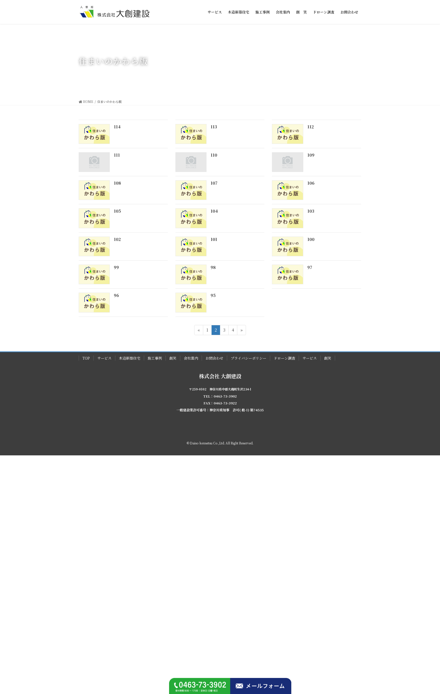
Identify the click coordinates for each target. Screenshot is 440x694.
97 (309, 267)
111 (117, 155)
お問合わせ (214, 358)
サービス (104, 358)
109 (310, 155)
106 (310, 183)
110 (214, 155)
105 (117, 211)
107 (214, 183)
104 (214, 211)
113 (214, 127)
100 (310, 239)
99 (116, 267)
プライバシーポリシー (248, 358)
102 (117, 239)
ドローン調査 (284, 358)
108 (117, 183)
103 (310, 211)
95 (213, 295)
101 (214, 239)
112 (310, 127)
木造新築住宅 (129, 358)
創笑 (172, 358)
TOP (86, 358)
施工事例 (155, 358)
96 (116, 295)
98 (213, 267)
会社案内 (191, 358)
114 (117, 127)
